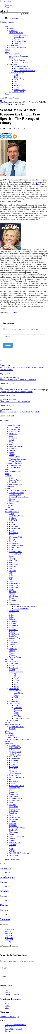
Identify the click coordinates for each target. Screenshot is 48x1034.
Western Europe (15, 657)
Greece (12, 562)
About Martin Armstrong (18, 56)
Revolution (13, 621)
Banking (8, 469)
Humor (7, 507)
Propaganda (13, 819)
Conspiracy (13, 767)
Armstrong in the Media (13, 463)
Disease (12, 539)
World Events (10, 743)
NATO (11, 803)
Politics (12, 29)
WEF (11, 849)
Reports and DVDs (16, 727)
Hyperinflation (14, 501)
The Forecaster (14, 467)
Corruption (13, 771)
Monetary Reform (15, 800)
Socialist (12, 450)
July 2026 (8, 931)
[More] (14, 136)
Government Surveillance (14, 484)
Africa (11, 514)
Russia (11, 628)
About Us (8, 5)
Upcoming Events (11, 737)
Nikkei (16, 712)
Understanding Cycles (17, 459)
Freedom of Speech (16, 777)
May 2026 (8, 936)
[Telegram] (10, 136)
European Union (20, 41)
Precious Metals (15, 691)
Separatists (13, 826)
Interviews (13, 64)
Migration (13, 600)
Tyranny (12, 840)
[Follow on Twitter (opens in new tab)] (5, 11)
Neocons (12, 805)
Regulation (8, 102)
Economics (13, 31)
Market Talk (13, 45)
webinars (8, 741)
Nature (11, 602)
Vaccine (12, 655)
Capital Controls (15, 752)
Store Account (14, 98)
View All (8, 942)
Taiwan (12, 644)
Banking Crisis (14, 746)
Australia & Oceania (16, 516)
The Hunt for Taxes (16, 836)
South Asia (13, 636)
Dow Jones (18, 708)
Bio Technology (15, 748)
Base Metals (18, 693)
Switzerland (13, 642)
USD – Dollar (19, 79)
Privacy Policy (10, 1027)
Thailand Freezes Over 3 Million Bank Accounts (18, 380)
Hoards (12, 499)
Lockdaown (13, 587)
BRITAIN (13, 520)
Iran (10, 573)
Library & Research (16, 73)
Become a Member (7, 1017)
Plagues (7, 722)
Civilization (13, 762)
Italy (11, 579)
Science (12, 632)
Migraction (13, 598)
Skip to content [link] (5, 1)
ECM (11, 436)
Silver (16, 699)
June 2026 (8, 933)
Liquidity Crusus (15, 798)
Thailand (12, 647)
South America (14, 634)
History (16, 83)
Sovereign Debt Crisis (17, 828)
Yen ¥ (16, 684)
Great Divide (9, 486)
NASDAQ (18, 710)
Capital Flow (14, 754)
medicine (12, 592)
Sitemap (8, 1031)
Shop (7, 52)
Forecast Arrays (15, 480)
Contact (7, 1006)
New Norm (13, 807)
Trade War (13, 649)
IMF (11, 790)
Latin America (14, 583)
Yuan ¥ (16, 687)
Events (7, 50)
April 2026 (9, 938)
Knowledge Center (12, 54)
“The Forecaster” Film (22, 66)
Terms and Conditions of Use (15, 1025)
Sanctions (12, 824)
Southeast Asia (14, 638)
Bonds (11, 665)
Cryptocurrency (15, 773)
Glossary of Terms (20, 62)
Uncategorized (10, 735)
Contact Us (9, 7)
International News (16, 33)
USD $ (16, 682)
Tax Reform (18, 85)
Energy (12, 670)
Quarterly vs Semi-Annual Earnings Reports (16, 392)
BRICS (12, 750)
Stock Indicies (14, 703)
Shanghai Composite (21, 718)
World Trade (14, 855)
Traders (12, 838)
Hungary (12, 566)
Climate (12, 765)
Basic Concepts (19, 60)
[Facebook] (2, 136)
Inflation (12, 440)
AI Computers (14, 427)
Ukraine (12, 653)
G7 (10, 779)
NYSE (16, 714)
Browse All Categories (17, 47)
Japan (11, 581)
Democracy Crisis (15, 537)
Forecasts (8, 476)
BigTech (12, 518)
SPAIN (12, 640)
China (11, 531)
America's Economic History (20, 491)
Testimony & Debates (22, 69)
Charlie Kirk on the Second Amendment (15, 402)
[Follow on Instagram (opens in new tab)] (7, 11)
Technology (13, 720)
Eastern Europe (15, 543)
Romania (12, 623)
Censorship (13, 526)
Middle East (13, 596)
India (11, 569)
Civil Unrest (13, 760)
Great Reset (13, 560)
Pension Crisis (14, 809)
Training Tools (14, 457)
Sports (11, 453)
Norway (12, 613)
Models (12, 58)
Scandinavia (13, 630)
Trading (12, 455)
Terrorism (12, 834)
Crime (11, 535)
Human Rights (14, 788)
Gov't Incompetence (16, 786)
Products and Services (13, 725)
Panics (11, 503)
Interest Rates (14, 689)
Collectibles (13, 533)
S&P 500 (17, 716)
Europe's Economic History (19, 497)
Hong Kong (9, 505)
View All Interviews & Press (24, 71)
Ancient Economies (16, 493)
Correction (13, 769)
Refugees (17, 554)
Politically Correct (16, 446)
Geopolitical (13, 781)
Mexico (12, 594)
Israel (11, 577)
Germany (17, 43)
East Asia (12, 541)
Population (13, 813)
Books (7, 474)
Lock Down (13, 585)
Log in (16, 1017)
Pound (16, 680)
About (7, 94)
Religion (12, 821)
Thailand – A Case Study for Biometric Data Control (19, 412)
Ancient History (15, 495)
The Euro (17, 77)
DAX (16, 706)
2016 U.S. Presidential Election (25, 606)
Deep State (13, 434)
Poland (11, 615)
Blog (6, 26)
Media (11, 590)
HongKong (13, 564)
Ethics (16, 39)
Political (17, 88)
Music (11, 442)
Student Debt (14, 830)
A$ (15, 674)
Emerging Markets (21, 35)
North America (14, 604)
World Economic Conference (20, 739)
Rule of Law (14, 625)
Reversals (12, 482)
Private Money (14, 817)
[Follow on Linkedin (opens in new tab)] (1, 11)
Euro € (16, 678)
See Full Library (20, 90)
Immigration (9, 510)
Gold (16, 75)
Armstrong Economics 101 (14, 425)
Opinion (12, 444)
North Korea (14, 611)
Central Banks (14, 758)
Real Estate (13, 701)
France (11, 556)
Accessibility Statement (13, 1029)
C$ (15, 676)
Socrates (12, 729)
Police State (13, 811)
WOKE (12, 851)
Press (11, 815)
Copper (16, 695)
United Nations (15, 843)
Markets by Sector (11, 661)
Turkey (12, 651)
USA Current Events (21, 609)
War (10, 847)
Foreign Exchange (16, 672)
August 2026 (9, 929)
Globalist (12, 784)
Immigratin (13, 792)
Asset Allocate (14, 429)
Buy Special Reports (16, 92)
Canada (12, 522)
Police (11, 617)
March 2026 (9, 940)
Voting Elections (15, 461)
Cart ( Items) (12, 18)
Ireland (11, 575)
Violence (12, 845)
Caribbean (13, 524)
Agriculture (13, 663)
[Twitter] (6, 136)
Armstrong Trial (15, 465)
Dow (16, 81)
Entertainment (19, 37)
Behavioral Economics (13, 472)
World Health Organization (19, 853)
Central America (15, 528)
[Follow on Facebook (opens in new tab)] (3, 11)
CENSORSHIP (15, 756)
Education (13, 775)
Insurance (12, 571)
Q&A (7, 731)
